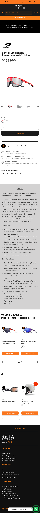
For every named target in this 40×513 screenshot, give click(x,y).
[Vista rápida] (3, 331)
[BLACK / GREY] (4, 347)
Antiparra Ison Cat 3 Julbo (9, 401)
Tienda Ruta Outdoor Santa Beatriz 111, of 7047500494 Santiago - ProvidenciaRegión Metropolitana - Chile (13, 496)
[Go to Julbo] (7, 45)
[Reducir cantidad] (2, 127)
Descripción (20, 188)
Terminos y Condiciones (8, 458)
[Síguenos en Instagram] (9, 442)
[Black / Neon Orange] (2, 347)
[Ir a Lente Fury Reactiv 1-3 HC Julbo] (29, 330)
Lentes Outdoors (28, 25)
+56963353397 (8, 489)
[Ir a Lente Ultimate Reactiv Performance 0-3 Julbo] (10, 330)
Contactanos (5, 470)
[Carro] (37, 12)
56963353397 (8, 491)
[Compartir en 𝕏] (7, 173)
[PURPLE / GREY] (24, 347)
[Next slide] (37, 106)
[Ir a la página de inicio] (20, 7)
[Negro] (22, 405)
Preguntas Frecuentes (8, 472)
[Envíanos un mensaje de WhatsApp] (36, 509)
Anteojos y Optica (16, 25)
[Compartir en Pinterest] (16, 173)
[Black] (2, 405)
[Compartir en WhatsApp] (11, 173)
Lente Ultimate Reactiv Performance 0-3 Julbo (8, 342)
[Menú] (2, 12)
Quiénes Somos (6, 453)
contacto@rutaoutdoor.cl (11, 486)
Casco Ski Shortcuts (27, 401)
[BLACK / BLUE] (22, 347)
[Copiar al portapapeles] (20, 173)
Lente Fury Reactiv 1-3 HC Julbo (28, 342)
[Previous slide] (2, 106)
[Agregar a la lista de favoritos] (3, 328)
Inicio (7, 25)
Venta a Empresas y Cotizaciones (11, 456)
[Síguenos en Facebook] (11, 442)
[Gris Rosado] (24, 405)
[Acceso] (34, 12)
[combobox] (18, 13)
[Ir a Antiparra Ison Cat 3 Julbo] (10, 389)
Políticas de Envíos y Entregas (10, 474)
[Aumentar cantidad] (37, 127)
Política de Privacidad (8, 460)
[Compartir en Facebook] (2, 173)
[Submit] (30, 13)
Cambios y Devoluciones (9, 477)
